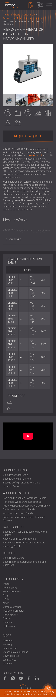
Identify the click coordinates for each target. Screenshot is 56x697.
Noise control (14, 527)
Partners (7, 622)
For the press (10, 587)
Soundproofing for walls (15, 474)
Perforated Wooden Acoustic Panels (22, 501)
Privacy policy (10, 614)
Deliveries (8, 640)
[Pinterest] (29, 678)
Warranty (7, 644)
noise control (35, 155)
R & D (6, 599)
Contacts (8, 663)
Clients (6, 618)
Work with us (9, 659)
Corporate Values (12, 606)
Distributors (9, 626)
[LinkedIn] (37, 678)
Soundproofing (15, 470)
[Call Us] (48, 689)
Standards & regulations (15, 652)
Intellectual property (13, 610)
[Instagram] (13, 678)
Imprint (6, 583)
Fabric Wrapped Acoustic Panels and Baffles (26, 505)
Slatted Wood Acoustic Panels (19, 509)
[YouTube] (21, 678)
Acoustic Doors (11, 486)
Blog (5, 595)
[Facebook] (5, 678)
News (6, 603)
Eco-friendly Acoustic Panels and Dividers (24, 498)
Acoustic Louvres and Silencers (19, 538)
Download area (11, 655)
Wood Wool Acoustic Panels (18, 513)
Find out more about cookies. (38, 694)
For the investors (12, 591)
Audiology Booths (12, 546)
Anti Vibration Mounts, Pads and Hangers (24, 542)
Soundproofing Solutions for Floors (21, 482)
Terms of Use (10, 648)
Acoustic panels (16, 493)
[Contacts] (40, 5)
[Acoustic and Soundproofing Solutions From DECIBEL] (11, 5)
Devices (8, 553)
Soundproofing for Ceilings (17, 478)
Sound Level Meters (13, 558)
